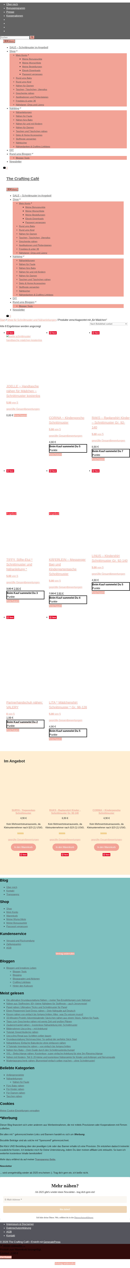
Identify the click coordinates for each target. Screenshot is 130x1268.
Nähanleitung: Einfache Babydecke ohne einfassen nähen (36, 1043)
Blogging (17, 975)
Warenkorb (12, 915)
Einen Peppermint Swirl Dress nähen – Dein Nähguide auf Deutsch (40, 1010)
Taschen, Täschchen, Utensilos (31, 89)
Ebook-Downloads (31, 70)
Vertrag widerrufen (65, 953)
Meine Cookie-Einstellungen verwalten (19, 1110)
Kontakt (10, 890)
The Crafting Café (22, 178)
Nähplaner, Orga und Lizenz (30, 104)
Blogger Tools (22, 158)
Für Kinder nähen (15, 1089)
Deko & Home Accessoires (29, 135)
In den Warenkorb (23, 847)
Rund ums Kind (23, 82)
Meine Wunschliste (31, 62)
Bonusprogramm (15, 8)
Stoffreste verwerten (26, 139)
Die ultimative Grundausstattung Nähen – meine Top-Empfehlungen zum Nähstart (48, 1000)
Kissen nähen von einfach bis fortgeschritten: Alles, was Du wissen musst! (44, 1014)
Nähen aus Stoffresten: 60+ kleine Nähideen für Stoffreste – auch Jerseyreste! (46, 1003)
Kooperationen (14, 15)
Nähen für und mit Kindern (29, 123)
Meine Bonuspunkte (32, 59)
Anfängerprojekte (15, 1075)
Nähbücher (21, 142)
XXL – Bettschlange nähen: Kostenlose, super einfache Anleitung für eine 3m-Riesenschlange (54, 1053)
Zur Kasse (6, 1257)
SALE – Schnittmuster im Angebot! (29, 47)
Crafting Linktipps (22, 982)
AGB (8, 947)
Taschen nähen (14, 1096)
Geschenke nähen (25, 93)
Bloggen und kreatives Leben (21, 968)
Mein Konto (21, 55)
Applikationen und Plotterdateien (32, 97)
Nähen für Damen (25, 85)
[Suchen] (32, 37)
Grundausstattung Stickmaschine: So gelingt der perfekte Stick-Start (41, 1039)
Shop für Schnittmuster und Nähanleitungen (31, 320)
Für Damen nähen (15, 1092)
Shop (13, 51)
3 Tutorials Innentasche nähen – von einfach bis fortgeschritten (38, 1046)
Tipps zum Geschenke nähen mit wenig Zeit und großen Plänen (39, 1021)
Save (11, 333)
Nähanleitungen (24, 112)
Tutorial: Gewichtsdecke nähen (22, 1032)
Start (2, 320)
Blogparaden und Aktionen (26, 978)
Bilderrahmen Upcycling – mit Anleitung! (26, 1028)
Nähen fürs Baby (24, 120)
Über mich (12, 4)
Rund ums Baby (24, 78)
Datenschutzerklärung (83, 1217)
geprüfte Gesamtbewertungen (23, 409)
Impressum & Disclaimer (20, 1224)
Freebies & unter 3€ (26, 101)
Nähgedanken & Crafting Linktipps (33, 146)
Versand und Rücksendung (20, 940)
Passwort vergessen (32, 74)
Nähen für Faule (24, 116)
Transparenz (12, 894)
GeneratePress (51, 1242)
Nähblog (14, 108)
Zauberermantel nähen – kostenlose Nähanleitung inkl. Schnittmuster (41, 1025)
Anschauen (20, 415)
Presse (10, 12)
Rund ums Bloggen (20, 154)
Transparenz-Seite (45, 1159)
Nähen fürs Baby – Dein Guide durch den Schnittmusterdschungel (40, 1050)
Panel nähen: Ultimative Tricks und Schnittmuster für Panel (36, 1007)
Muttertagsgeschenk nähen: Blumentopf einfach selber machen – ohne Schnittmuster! (50, 1060)
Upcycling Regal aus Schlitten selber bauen (28, 1035)
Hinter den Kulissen (23, 985)
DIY (12, 150)
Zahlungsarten (13, 944)
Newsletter (16, 161)
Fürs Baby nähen (15, 1085)
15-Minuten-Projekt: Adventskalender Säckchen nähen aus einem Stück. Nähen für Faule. (52, 1017)
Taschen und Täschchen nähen (31, 131)
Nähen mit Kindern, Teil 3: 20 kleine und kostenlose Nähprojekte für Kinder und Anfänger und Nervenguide (60, 1057)
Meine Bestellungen (32, 66)
